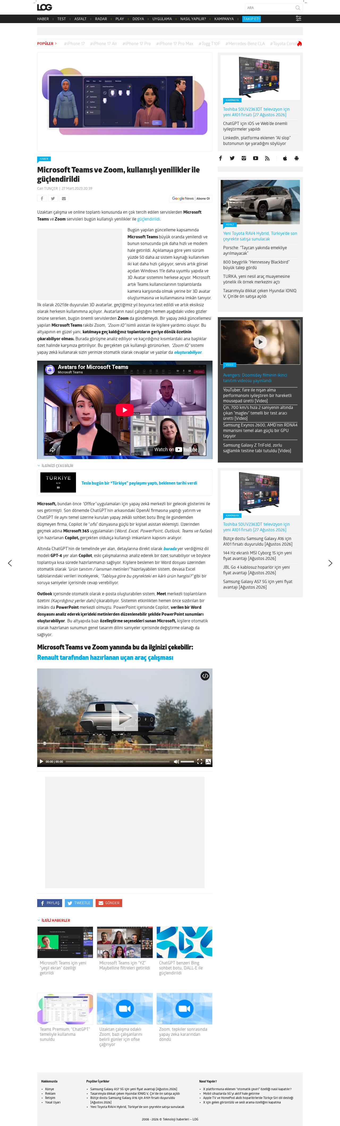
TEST (61, 19)
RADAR (101, 19)
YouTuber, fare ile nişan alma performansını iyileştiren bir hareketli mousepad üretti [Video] (257, 396)
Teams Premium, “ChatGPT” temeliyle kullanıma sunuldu (65, 1035)
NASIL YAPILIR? (193, 19)
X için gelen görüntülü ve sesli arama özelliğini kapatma (242, 1102)
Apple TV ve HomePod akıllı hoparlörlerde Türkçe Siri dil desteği (248, 1098)
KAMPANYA (224, 19)
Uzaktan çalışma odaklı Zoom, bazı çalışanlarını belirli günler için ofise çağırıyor (120, 1037)
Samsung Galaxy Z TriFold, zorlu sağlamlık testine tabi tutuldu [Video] (257, 448)
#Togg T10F (209, 44)
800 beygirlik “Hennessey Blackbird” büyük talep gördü (256, 265)
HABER (43, 19)
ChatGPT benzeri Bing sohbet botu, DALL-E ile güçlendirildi (181, 968)
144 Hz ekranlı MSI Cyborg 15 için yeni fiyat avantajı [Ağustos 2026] (257, 556)
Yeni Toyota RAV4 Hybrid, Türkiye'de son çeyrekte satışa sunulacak (137, 1107)
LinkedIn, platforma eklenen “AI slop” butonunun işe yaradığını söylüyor (257, 141)
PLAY (120, 19)
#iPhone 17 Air (103, 44)
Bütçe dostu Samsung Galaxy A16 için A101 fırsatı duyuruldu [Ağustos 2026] (257, 542)
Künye (49, 1089)
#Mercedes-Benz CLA (245, 44)
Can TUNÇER (47, 189)
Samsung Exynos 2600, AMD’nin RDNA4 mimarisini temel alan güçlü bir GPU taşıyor (260, 431)
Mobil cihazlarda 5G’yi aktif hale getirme (231, 1093)
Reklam (50, 1093)
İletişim (50, 1098)
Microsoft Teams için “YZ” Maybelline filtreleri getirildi (124, 965)
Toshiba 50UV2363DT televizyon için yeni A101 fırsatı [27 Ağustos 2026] (256, 112)
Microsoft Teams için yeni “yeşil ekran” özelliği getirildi (63, 968)
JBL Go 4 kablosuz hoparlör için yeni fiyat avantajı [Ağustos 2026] (256, 570)
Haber (44, 159)
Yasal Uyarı (53, 1102)
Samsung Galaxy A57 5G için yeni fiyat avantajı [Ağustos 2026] (257, 585)
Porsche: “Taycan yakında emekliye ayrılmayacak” (255, 251)
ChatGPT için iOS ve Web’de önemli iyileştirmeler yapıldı (255, 127)
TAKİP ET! (252, 19)
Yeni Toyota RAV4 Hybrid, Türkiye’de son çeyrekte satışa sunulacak (260, 236)
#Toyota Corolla (285, 44)
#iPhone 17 (74, 44)
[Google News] (190, 198)
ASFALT (80, 19)
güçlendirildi (148, 219)
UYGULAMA (162, 19)
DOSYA (138, 19)
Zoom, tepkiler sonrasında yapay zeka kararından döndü (183, 1035)
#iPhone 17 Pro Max (174, 44)
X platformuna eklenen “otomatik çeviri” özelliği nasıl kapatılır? (247, 1089)
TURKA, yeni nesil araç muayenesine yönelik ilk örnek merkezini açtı (256, 279)
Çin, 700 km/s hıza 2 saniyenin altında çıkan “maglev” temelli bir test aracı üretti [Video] (258, 413)
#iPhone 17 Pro (136, 44)
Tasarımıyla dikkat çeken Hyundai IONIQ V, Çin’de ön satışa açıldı (259, 294)
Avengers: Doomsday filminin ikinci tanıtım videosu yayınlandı (255, 378)
